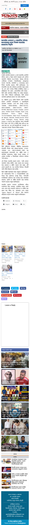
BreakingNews (22, 523)
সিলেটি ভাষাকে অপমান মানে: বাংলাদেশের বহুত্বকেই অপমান (19, 468)
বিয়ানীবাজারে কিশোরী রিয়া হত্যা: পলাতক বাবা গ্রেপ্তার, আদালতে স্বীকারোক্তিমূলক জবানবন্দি (14, 448)
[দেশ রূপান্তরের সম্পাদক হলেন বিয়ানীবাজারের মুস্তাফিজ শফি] (7, 268)
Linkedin (5, 292)
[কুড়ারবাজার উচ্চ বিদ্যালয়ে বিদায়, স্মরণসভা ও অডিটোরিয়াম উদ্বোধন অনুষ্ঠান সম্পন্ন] (19, 248)
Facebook (6, 288)
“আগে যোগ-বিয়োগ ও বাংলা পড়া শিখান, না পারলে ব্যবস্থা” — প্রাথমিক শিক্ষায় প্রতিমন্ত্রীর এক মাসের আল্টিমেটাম (14, 431)
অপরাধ (11, 36)
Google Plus (7, 295)
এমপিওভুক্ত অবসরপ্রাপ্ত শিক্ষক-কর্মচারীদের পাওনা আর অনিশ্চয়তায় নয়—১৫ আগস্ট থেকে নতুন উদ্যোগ (15, 414)
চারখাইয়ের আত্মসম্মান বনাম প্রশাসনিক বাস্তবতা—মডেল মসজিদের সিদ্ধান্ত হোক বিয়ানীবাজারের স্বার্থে (19, 462)
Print (4, 299)
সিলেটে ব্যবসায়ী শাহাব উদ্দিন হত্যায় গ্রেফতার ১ (13, 382)
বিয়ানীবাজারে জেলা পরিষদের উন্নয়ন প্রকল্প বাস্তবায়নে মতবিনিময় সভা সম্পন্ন (19, 482)
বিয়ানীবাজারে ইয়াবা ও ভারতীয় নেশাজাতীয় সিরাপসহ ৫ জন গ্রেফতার (15, 399)
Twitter (15, 288)
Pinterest (18, 295)
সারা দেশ (16, 36)
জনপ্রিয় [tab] (15, 457)
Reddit (15, 292)
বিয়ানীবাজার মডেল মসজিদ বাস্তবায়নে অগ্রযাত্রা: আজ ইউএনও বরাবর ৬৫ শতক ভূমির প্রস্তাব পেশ (14, 364)
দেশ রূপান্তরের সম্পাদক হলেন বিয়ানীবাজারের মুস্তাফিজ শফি (7, 273)
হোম (5, 36)
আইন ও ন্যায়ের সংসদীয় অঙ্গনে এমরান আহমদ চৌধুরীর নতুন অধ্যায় (20, 475)
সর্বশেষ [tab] (15, 454)
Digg (23, 288)
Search (25, 5)
